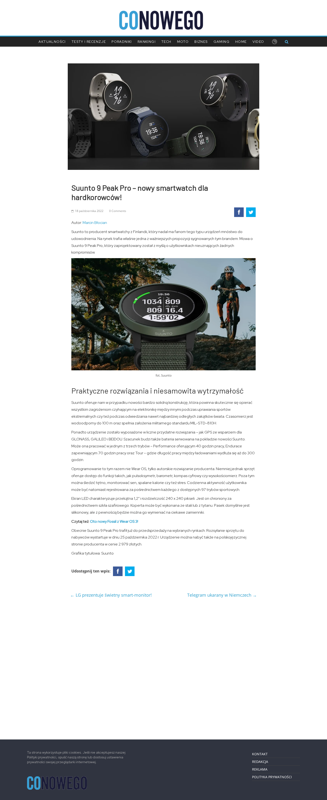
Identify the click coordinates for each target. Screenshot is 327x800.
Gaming (222, 41)
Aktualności (52, 41)
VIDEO (258, 41)
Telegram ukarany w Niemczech (222, 595)
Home (241, 41)
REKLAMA (259, 769)
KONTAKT (260, 754)
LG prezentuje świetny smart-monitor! (111, 595)
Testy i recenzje (89, 41)
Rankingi (147, 41)
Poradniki (122, 41)
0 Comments (117, 211)
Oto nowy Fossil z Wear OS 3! (114, 521)
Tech (166, 41)
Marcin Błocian (95, 222)
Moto (183, 41)
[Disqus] (163, 667)
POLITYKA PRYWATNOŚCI (272, 777)
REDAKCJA (260, 761)
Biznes (201, 41)
